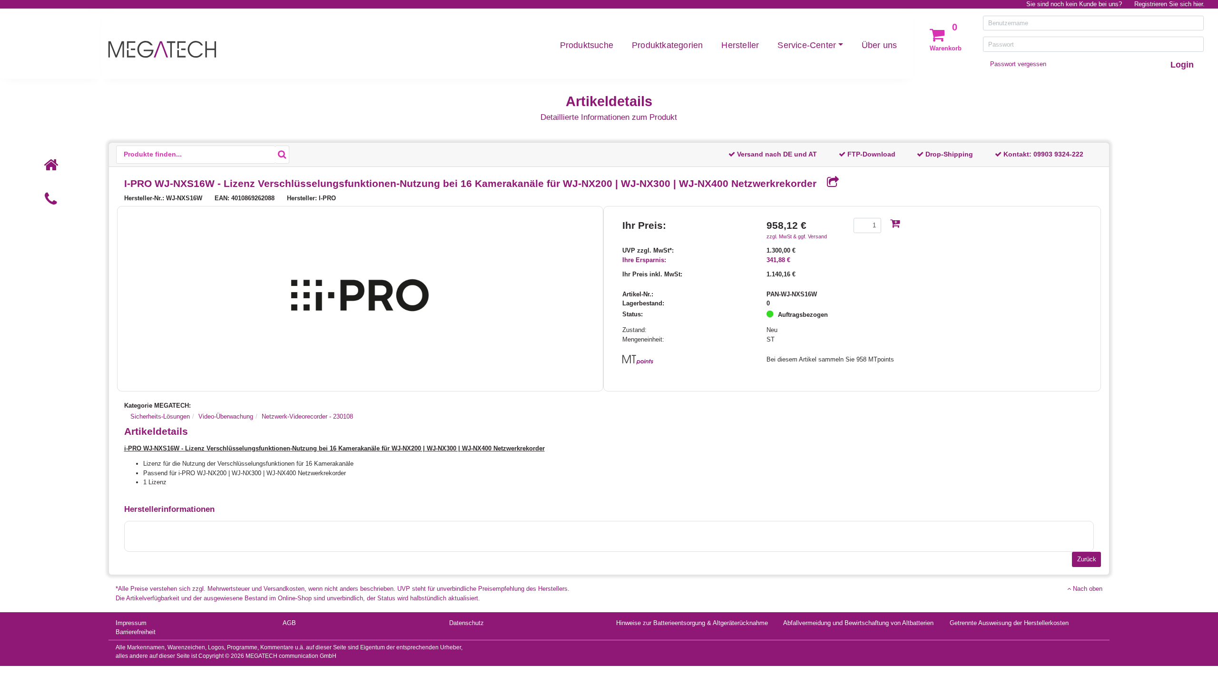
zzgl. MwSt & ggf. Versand (796, 236)
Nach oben (1086, 588)
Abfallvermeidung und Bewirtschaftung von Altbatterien (858, 622)
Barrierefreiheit (136, 632)
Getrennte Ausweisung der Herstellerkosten (1009, 622)
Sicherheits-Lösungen (160, 416)
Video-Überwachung (225, 416)
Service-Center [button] (806, 45)
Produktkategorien (667, 45)
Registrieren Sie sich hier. (1169, 4)
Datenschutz (466, 622)
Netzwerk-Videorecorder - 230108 (307, 416)
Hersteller (740, 45)
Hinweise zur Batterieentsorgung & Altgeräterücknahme (692, 622)
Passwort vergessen (1018, 64)
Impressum (131, 622)
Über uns (879, 45)
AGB (289, 622)
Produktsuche (586, 45)
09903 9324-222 (1058, 154)
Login (1182, 64)
